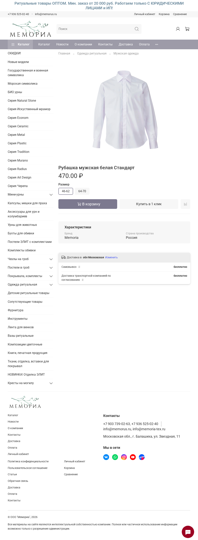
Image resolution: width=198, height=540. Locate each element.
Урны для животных (22, 225)
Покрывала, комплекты (25, 276)
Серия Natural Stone (22, 100)
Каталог (24, 44)
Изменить (111, 257)
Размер (63, 184)
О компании (83, 44)
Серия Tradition (18, 152)
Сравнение (180, 14)
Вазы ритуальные (20, 336)
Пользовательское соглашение (27, 468)
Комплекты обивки (22, 250)
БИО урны (15, 92)
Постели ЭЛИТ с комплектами (30, 242)
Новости (62, 44)
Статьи (12, 474)
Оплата (144, 44)
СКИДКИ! (14, 53)
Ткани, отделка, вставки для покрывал (28, 364)
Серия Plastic (17, 143)
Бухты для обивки (21, 233)
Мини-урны (16, 194)
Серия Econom (18, 118)
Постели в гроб (18, 267)
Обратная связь (18, 481)
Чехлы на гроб (18, 259)
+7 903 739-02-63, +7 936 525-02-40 (130, 424)
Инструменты (17, 319)
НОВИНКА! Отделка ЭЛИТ (26, 374)
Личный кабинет (144, 14)
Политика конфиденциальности (28, 461)
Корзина (164, 14)
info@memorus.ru (46, 14)
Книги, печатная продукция (27, 353)
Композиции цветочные (25, 344)
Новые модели (18, 62)
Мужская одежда (126, 53)
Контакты (105, 44)
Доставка (126, 44)
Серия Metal (16, 135)
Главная (64, 53)
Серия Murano (18, 160)
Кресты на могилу (21, 383)
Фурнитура (15, 310)
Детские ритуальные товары (28, 293)
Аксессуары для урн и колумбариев (23, 214)
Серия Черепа (18, 186)
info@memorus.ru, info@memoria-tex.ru (134, 429)
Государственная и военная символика (28, 73)
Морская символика (23, 83)
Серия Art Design (19, 177)
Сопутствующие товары (25, 302)
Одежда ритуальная (92, 53)
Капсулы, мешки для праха (27, 203)
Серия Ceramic (18, 126)
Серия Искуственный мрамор (29, 109)
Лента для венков (21, 327)
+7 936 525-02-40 (18, 14)
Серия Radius (17, 169)
